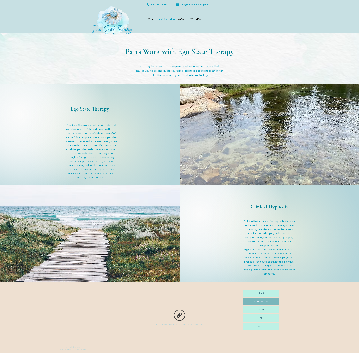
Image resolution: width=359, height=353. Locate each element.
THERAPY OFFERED (260, 301)
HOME (261, 293)
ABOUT (260, 309)
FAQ (261, 318)
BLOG (260, 326)
